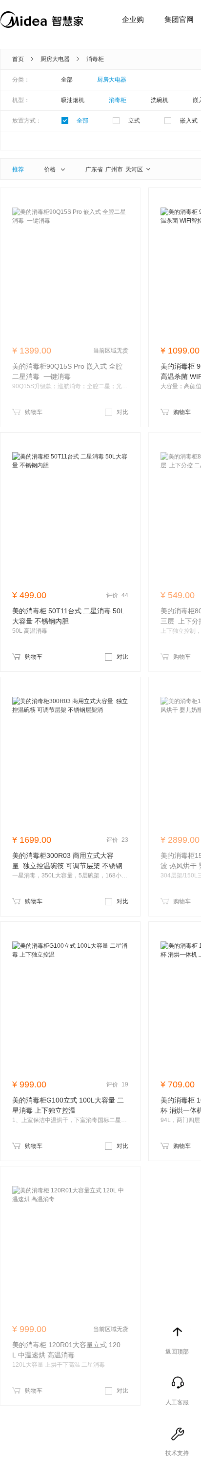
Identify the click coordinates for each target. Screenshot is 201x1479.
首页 (18, 59)
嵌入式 (189, 120)
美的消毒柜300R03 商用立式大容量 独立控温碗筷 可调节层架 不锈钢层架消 (67, 861)
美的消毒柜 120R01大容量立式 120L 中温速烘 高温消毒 (66, 1350)
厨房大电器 (55, 59)
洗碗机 (159, 100)
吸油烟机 (72, 100)
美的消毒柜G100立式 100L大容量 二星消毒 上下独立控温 (68, 1105)
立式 (134, 120)
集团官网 (179, 19)
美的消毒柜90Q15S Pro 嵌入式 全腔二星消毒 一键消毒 (67, 371)
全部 (67, 79)
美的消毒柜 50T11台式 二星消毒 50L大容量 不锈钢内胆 (68, 616)
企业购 (133, 19)
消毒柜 (95, 59)
